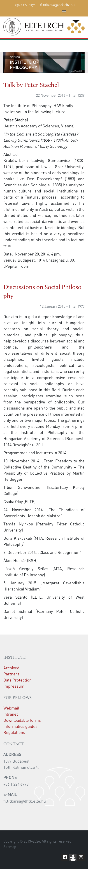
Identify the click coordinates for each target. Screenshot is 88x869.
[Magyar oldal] (64, 12)
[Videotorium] (30, 10)
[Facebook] (24, 10)
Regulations (14, 732)
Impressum (13, 686)
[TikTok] (51, 10)
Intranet (10, 714)
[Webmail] (58, 10)
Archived (11, 667)
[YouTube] (37, 10)
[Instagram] (44, 10)
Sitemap (9, 846)
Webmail (11, 707)
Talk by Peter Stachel (31, 85)
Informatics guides (20, 726)
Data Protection (17, 679)
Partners (11, 673)
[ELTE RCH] (44, 26)
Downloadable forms (22, 720)
